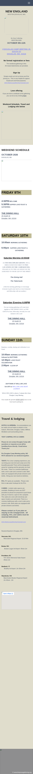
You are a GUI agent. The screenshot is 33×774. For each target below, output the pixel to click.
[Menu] (29, 3)
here (24, 96)
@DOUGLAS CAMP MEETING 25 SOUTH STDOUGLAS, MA (16, 51)
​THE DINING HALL (10, 213)
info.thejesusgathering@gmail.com (16, 83)
